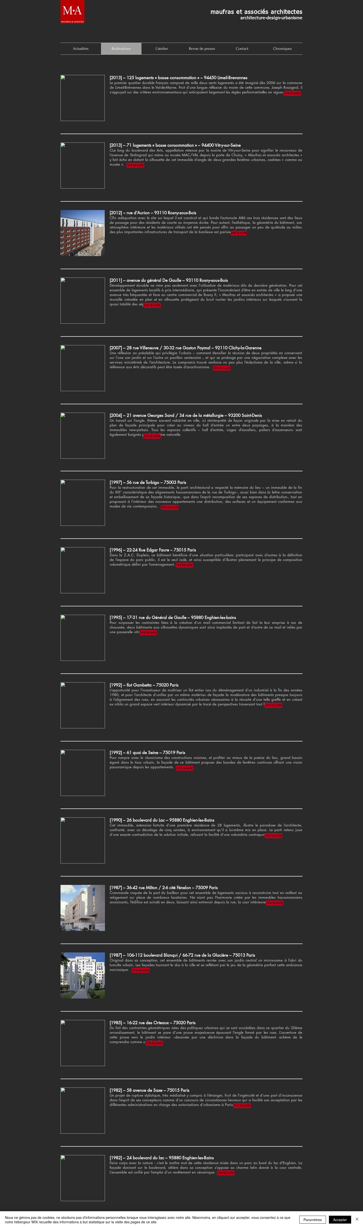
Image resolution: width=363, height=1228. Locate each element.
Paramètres (312, 1219)
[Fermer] (357, 1219)
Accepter (340, 1219)
